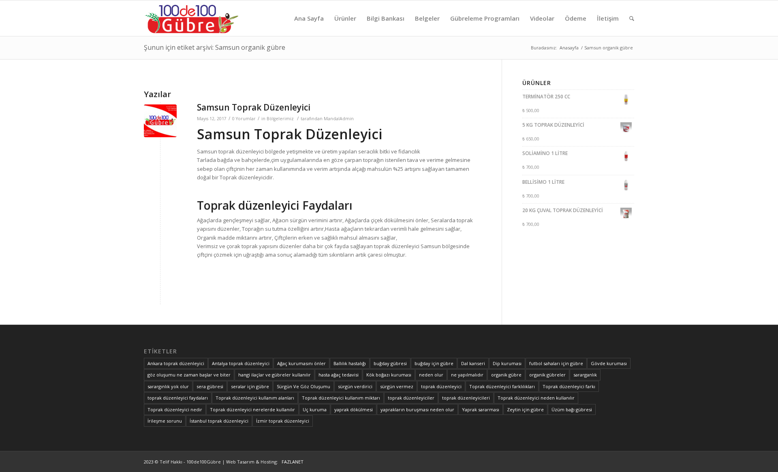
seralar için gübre (250, 386)
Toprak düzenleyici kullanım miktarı (341, 398)
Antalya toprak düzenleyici (240, 363)
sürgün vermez (396, 386)
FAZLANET (291, 462)
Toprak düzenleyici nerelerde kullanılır (252, 409)
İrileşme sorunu (164, 421)
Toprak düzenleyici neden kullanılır (536, 398)
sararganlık (585, 375)
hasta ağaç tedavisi (338, 375)
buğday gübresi (390, 363)
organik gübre (506, 375)
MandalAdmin (339, 118)
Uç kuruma (315, 409)
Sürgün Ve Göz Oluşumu (303, 386)
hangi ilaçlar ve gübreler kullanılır (274, 375)
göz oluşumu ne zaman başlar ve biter (189, 375)
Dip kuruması (507, 363)
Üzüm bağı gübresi (571, 409)
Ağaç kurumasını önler (301, 363)
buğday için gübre (434, 363)
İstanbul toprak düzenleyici (219, 421)
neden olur (431, 375)
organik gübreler (547, 375)
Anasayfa (569, 48)
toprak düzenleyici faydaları (177, 398)
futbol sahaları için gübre (556, 363)
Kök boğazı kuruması (388, 375)
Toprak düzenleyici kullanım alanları (255, 398)
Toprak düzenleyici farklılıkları (502, 386)
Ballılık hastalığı (349, 363)
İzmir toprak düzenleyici (282, 421)
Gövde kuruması (609, 363)
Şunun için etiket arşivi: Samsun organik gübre (214, 47)
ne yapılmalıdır (467, 375)
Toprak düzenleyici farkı (569, 386)
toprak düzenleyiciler (411, 398)
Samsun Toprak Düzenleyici (253, 107)
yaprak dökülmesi (353, 409)
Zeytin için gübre (525, 409)
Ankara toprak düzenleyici (175, 363)
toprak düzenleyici (441, 386)
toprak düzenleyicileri (466, 398)
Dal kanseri (473, 363)
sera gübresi (210, 386)
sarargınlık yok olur (168, 386)
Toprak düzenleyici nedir (174, 409)
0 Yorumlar (244, 118)
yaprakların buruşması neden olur (417, 409)
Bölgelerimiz (280, 118)
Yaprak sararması (480, 409)
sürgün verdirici (355, 386)
